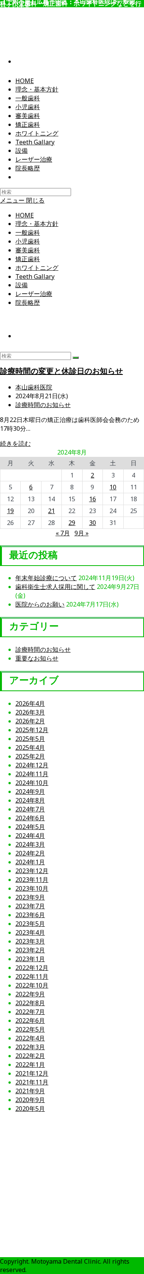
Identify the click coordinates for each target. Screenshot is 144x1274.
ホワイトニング (36, 267)
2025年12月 (31, 730)
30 (92, 522)
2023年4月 (30, 932)
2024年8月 (30, 800)
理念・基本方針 (36, 223)
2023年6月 (30, 915)
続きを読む (15, 443)
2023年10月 (31, 888)
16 (92, 499)
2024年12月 (31, 765)
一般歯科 (27, 232)
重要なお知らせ (36, 658)
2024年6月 (30, 818)
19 (10, 511)
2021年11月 (31, 1082)
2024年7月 (30, 809)
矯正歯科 (27, 259)
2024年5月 (30, 827)
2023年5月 (30, 923)
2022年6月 (30, 1020)
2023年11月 (31, 879)
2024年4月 (30, 835)
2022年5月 (30, 1029)
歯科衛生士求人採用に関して (55, 586)
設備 (21, 285)
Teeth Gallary (35, 276)
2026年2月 (30, 721)
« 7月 (63, 533)
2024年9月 (30, 791)
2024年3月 (30, 844)
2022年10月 (31, 985)
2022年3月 (30, 1047)
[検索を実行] (76, 358)
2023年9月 (30, 897)
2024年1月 (30, 862)
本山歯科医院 (33, 387)
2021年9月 (30, 1091)
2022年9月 (30, 994)
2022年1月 (30, 1064)
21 (51, 511)
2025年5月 (30, 738)
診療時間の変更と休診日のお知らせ (61, 371)
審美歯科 (27, 250)
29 (71, 522)
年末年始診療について (46, 578)
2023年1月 (30, 959)
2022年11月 (31, 976)
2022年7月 (30, 1011)
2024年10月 (31, 782)
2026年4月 (30, 703)
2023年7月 (30, 906)
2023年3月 (30, 941)
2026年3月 (30, 712)
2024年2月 (30, 853)
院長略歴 (27, 302)
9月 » (81, 533)
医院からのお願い (40, 604)
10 (112, 487)
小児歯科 (27, 241)
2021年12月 (31, 1073)
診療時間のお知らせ (43, 405)
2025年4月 (30, 747)
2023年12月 (31, 871)
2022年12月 (31, 967)
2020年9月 (30, 1100)
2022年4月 (30, 1038)
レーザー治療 (33, 293)
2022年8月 (30, 1003)
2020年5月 (30, 1108)
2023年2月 (30, 950)
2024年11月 (31, 774)
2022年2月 (30, 1056)
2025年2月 (30, 756)
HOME (24, 215)
